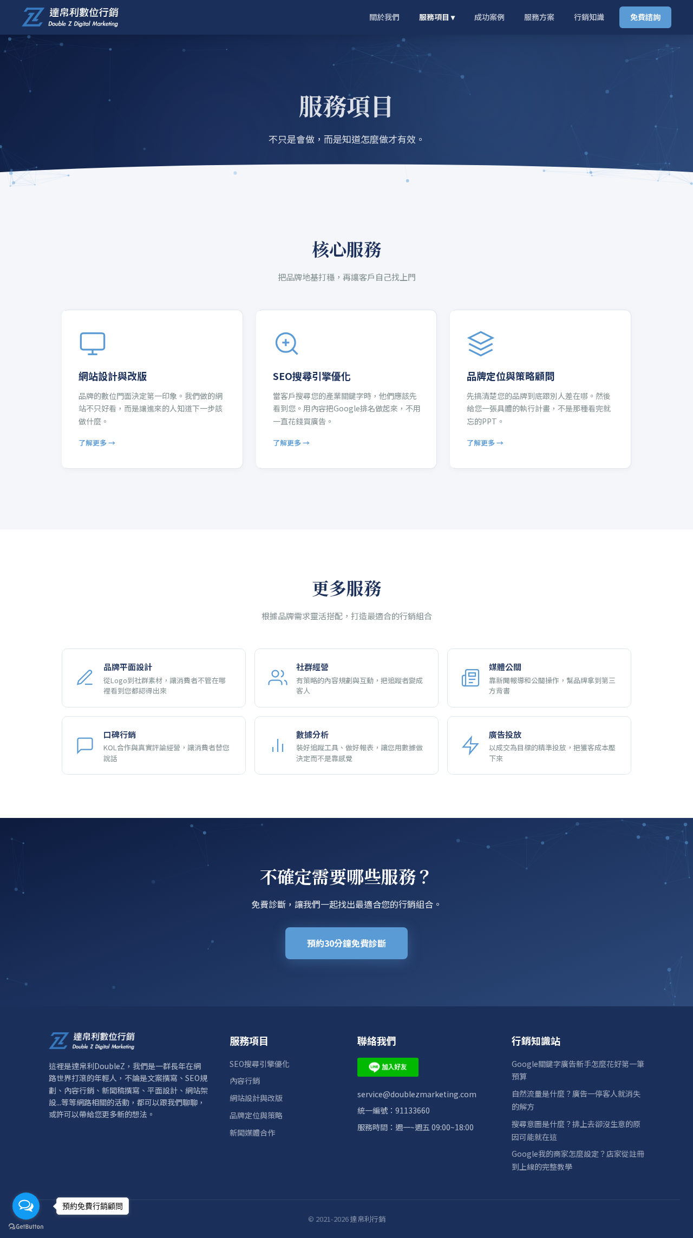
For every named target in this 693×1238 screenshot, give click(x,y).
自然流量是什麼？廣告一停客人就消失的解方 (576, 1100)
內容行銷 (245, 1080)
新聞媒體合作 (252, 1132)
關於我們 (384, 16)
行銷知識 (589, 16)
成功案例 (489, 16)
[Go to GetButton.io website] (26, 1226)
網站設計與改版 (256, 1097)
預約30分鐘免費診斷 (346, 942)
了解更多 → (97, 442)
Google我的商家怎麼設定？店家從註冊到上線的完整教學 (578, 1160)
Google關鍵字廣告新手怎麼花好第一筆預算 (578, 1070)
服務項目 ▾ (437, 16)
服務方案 (539, 16)
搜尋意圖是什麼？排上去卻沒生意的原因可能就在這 (576, 1130)
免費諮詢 (645, 16)
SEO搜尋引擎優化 (260, 1063)
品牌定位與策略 (256, 1115)
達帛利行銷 (367, 1219)
